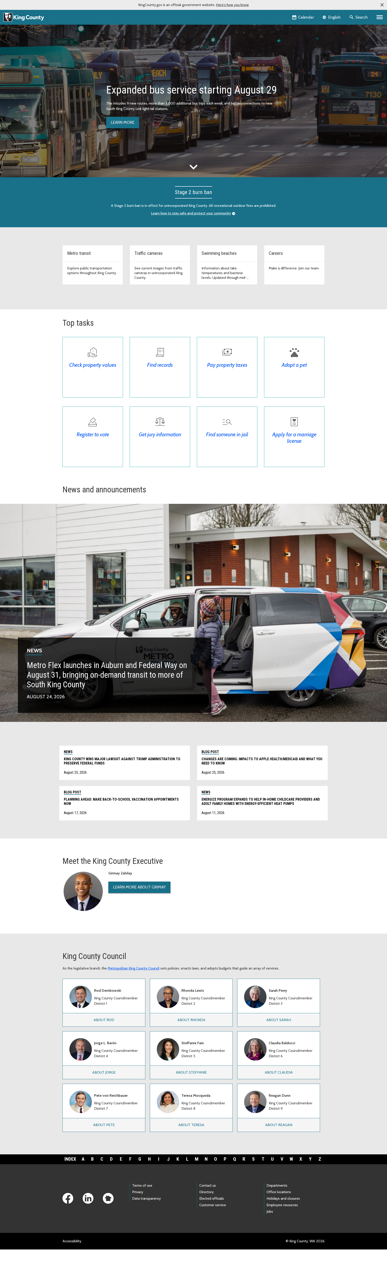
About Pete (104, 1125)
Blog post (210, 752)
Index (70, 1159)
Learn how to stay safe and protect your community (191, 213)
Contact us (207, 1185)
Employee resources (282, 1205)
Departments (277, 1185)
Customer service (212, 1205)
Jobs (270, 1211)
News (34, 650)
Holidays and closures (283, 1198)
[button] (382, 5)
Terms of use (142, 1185)
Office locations (279, 1192)
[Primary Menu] (379, 17)
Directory (206, 1192)
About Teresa (191, 1125)
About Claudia (279, 1072)
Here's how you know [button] (232, 5)
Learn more (122, 122)
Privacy (137, 1192)
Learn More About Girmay (139, 887)
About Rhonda (191, 1020)
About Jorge (104, 1072)
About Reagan (278, 1125)
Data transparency (146, 1198)
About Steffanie (191, 1072)
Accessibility (71, 1241)
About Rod (104, 1020)
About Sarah (278, 1020)
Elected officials (211, 1198)
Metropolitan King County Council (133, 968)
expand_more (193, 167)
